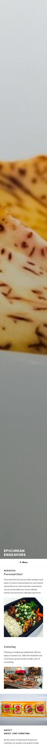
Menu (25, 562)
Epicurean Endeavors (15, 553)
